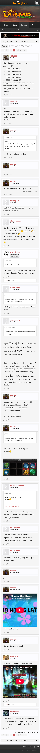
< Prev (4, 50)
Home (5, 25)
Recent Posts (17, 30)
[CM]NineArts (15, 252)
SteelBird (14, 101)
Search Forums (6, 30)
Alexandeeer (15, 221)
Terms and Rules (25, 750)
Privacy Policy (35, 750)
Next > (25, 50)
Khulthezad (15, 527)
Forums (24, 25)
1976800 (13, 56)
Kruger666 (14, 711)
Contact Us (28, 747)
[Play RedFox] (20, 3)
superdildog (15, 287)
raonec (13, 130)
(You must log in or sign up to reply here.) (26, 732)
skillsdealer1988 (17, 485)
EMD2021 (14, 656)
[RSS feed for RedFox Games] (37, 746)
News (15, 25)
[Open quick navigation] (37, 41)
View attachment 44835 (12, 506)
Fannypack (14, 201)
